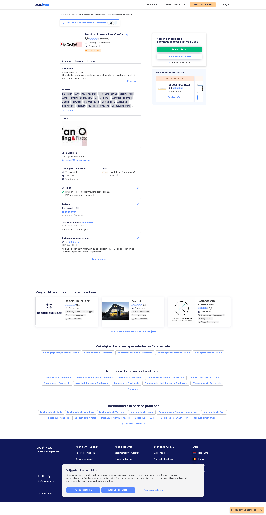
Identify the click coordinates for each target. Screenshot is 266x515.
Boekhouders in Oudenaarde (115, 417)
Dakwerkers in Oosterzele (57, 383)
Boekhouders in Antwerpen (174, 417)
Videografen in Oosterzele (208, 352)
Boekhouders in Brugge (205, 417)
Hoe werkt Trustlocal (85, 453)
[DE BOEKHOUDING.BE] (162, 88)
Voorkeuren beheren (153, 490)
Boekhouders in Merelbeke (80, 412)
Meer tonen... (133, 81)
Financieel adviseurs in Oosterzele (134, 352)
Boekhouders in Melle (51, 412)
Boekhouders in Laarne (142, 412)
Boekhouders (76, 14)
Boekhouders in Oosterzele (94, 14)
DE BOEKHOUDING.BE (179, 85)
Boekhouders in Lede (58, 417)
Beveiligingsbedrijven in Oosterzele (61, 352)
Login (226, 4)
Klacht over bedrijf (84, 459)
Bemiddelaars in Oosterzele (98, 352)
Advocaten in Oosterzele (58, 377)
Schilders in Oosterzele (130, 377)
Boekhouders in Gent (214, 412)
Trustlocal (64, 14)
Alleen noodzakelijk (118, 490)
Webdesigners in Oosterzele (207, 383)
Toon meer (133, 389)
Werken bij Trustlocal (163, 459)
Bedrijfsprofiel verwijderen (127, 453)
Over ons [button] (66, 61)
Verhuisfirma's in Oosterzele (204, 377)
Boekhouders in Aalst (85, 417)
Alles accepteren (83, 490)
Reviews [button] (91, 61)
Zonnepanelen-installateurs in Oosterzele (165, 383)
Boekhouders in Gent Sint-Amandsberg (178, 412)
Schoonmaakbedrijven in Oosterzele (95, 377)
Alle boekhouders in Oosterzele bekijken (133, 331)
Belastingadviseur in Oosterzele (173, 352)
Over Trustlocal (161, 453)
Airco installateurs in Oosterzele (91, 383)
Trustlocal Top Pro (123, 459)
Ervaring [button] (79, 61)
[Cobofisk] (202, 88)
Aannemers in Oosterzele (126, 383)
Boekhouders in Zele (145, 417)
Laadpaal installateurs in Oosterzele (166, 377)
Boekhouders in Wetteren (112, 412)
